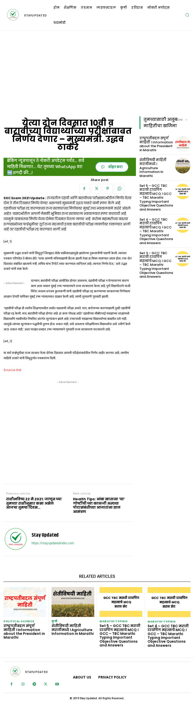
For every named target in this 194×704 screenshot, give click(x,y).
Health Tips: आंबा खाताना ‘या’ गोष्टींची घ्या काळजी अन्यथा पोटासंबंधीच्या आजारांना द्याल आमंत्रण (99, 505)
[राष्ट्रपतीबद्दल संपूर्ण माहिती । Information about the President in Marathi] (182, 144)
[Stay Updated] (16, 539)
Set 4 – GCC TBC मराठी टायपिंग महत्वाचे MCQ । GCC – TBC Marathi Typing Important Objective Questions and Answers (156, 231)
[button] (187, 15)
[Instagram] (22, 684)
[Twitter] (96, 189)
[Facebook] (84, 189)
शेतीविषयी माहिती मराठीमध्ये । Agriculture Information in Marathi (152, 168)
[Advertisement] (97, 73)
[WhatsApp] (119, 189)
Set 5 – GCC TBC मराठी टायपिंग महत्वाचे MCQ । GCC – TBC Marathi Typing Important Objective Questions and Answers (156, 197)
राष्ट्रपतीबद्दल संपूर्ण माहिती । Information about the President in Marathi (156, 144)
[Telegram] (34, 684)
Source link (12, 370)
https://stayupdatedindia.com (53, 543)
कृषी (54, 621)
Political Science (19, 621)
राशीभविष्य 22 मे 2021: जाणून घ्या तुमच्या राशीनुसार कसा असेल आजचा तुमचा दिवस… (34, 503)
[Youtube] (57, 684)
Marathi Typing (114, 621)
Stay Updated (45, 535)
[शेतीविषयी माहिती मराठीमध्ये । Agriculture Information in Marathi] (182, 165)
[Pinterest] (108, 189)
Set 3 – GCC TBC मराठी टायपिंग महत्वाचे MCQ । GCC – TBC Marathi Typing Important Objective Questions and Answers (156, 265)
